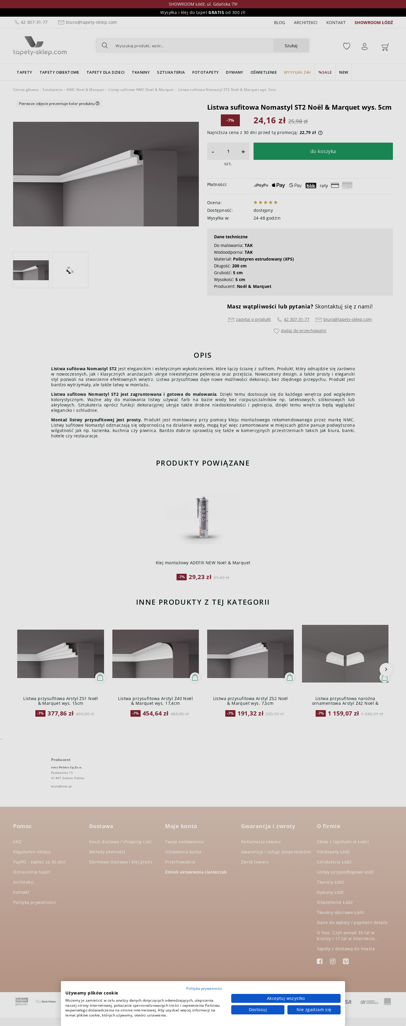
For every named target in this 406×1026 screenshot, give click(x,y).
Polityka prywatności (204, 988)
